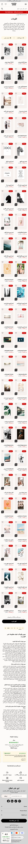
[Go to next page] (5, 628)
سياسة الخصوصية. (14, 829)
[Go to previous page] (22, 628)
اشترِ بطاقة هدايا (12, 820)
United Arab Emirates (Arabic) (14, 837)
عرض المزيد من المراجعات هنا (14, 765)
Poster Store (24, 14)
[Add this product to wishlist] (16, 44)
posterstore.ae (17, 693)
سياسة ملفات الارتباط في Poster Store (14, 827)
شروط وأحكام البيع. (14, 825)
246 (8, 628)
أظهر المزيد (14, 621)
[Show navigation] (25, 4)
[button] (6, 837)
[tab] (5, 4)
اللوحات (17, 14)
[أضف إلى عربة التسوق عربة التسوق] (16, 58)
